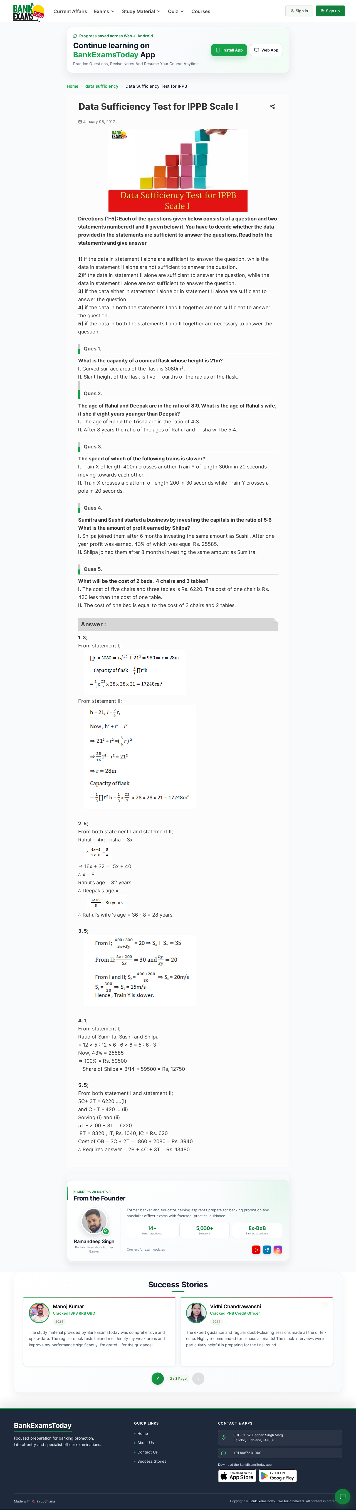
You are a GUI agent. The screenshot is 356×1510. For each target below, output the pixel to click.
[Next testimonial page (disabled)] (198, 1378)
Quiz (173, 11)
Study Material (138, 11)
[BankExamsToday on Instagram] (277, 1249)
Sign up (333, 10)
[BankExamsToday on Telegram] (267, 1249)
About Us (145, 1442)
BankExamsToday (43, 1425)
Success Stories (151, 1461)
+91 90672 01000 (247, 1453)
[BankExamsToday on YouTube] (256, 1249)
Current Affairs (70, 11)
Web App (269, 50)
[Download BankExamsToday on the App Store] (237, 1475)
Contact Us (147, 1452)
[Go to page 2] (158, 1378)
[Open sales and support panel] (342, 1496)
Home (72, 86)
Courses (200, 11)
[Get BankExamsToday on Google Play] (278, 1475)
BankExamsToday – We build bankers (276, 1501)
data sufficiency (102, 86)
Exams (101, 11)
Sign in (302, 10)
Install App (232, 50)
